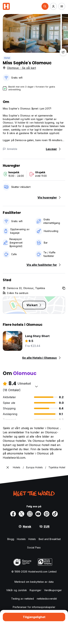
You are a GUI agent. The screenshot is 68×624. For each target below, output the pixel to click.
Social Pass (34, 547)
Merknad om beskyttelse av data (34, 581)
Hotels (32, 539)
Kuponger (35, 590)
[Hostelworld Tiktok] (55, 514)
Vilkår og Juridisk (16, 590)
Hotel (7, 58)
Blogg (10, 539)
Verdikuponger (53, 590)
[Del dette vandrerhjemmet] (63, 52)
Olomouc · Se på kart (21, 68)
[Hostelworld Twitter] (21, 514)
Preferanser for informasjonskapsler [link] (34, 607)
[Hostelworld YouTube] (38, 514)
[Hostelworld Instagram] (30, 514)
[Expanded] (7, 467)
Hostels (21, 539)
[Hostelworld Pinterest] (46, 514)
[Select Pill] (44, 6)
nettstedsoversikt (47, 598)
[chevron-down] (36, 386)
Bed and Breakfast (50, 539)
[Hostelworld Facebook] (13, 514)
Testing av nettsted (22, 598)
